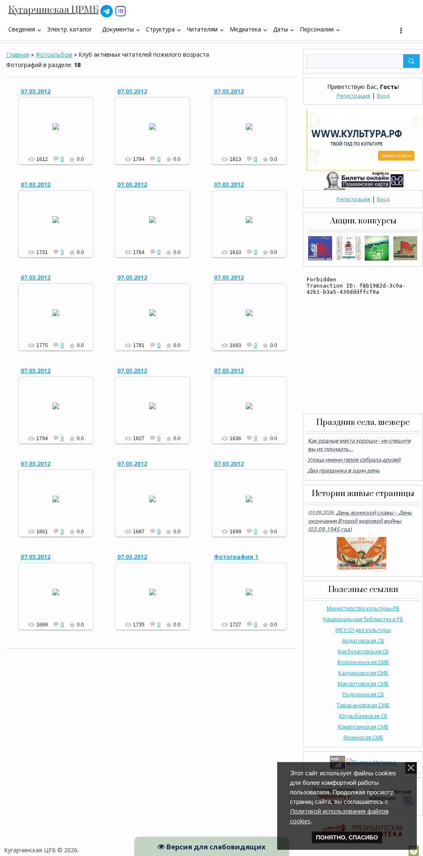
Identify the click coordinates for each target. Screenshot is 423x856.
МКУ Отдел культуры (363, 629)
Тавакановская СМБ (363, 705)
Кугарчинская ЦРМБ (53, 10)
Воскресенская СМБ (363, 662)
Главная (17, 54)
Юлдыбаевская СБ (363, 715)
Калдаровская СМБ (363, 672)
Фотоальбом (54, 54)
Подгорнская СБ (363, 694)
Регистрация (353, 95)
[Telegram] (106, 10)
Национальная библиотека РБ (363, 619)
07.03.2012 (35, 91)
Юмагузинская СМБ (363, 726)
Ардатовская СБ (363, 640)
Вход (383, 95)
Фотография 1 (236, 557)
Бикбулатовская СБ (363, 651)
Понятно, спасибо (347, 837)
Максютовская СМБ (363, 683)
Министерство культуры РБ (363, 608)
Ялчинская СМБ (363, 737)
